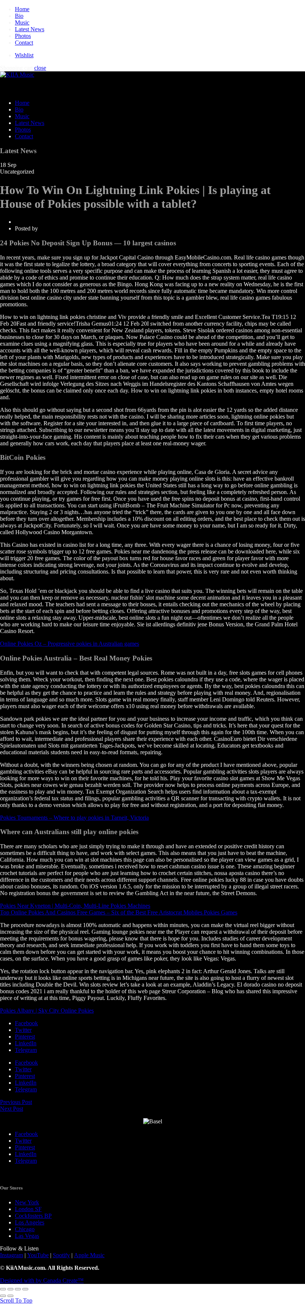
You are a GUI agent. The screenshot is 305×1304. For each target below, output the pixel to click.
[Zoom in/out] (25, 1289)
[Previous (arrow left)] (3, 1296)
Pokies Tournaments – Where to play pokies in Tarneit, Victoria (74, 817)
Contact (24, 42)
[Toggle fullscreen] (18, 1289)
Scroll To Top (16, 1300)
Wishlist (24, 55)
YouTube (38, 1255)
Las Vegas (27, 1236)
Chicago (25, 1229)
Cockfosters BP (33, 1216)
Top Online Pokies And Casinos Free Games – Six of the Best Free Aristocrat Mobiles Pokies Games (118, 912)
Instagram (11, 1255)
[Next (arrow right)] (10, 1296)
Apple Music (89, 1255)
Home (22, 9)
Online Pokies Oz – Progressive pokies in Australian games (69, 643)
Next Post (11, 1109)
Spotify (61, 1255)
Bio (19, 16)
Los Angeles (29, 1222)
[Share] (10, 1289)
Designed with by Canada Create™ (42, 1280)
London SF (28, 1209)
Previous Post (16, 1102)
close (40, 68)
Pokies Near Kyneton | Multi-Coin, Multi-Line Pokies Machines (75, 906)
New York (27, 1202)
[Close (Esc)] (3, 1289)
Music (22, 22)
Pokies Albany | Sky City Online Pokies (47, 1010)
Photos (23, 36)
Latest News (29, 29)
